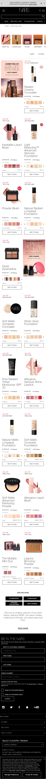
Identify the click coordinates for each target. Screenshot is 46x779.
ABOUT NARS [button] (4, 716)
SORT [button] (32, 54)
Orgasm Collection (14, 603)
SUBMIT (7, 699)
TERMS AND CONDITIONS (11, 754)
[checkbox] (16, 41)
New (6, 21)
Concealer (32, 598)
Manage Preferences (12, 774)
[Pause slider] (41, 3)
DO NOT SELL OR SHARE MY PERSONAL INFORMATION (21, 752)
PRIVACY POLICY (8, 750)
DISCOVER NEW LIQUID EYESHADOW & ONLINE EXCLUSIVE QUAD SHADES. (23, 3)
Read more (23, 628)
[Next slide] (44, 21)
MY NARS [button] (4, 722)
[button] (1, 3)
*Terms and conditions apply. (12, 74)
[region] (23, 768)
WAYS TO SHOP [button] (6, 733)
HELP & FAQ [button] (5, 727)
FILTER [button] (41, 54)
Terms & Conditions (20, 770)
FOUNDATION (14, 598)
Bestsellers (16, 21)
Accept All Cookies (31, 774)
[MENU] (3, 10)
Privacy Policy (32, 684)
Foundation (29, 21)
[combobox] (23, 17)
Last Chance (32, 604)
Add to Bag (34, 111)
